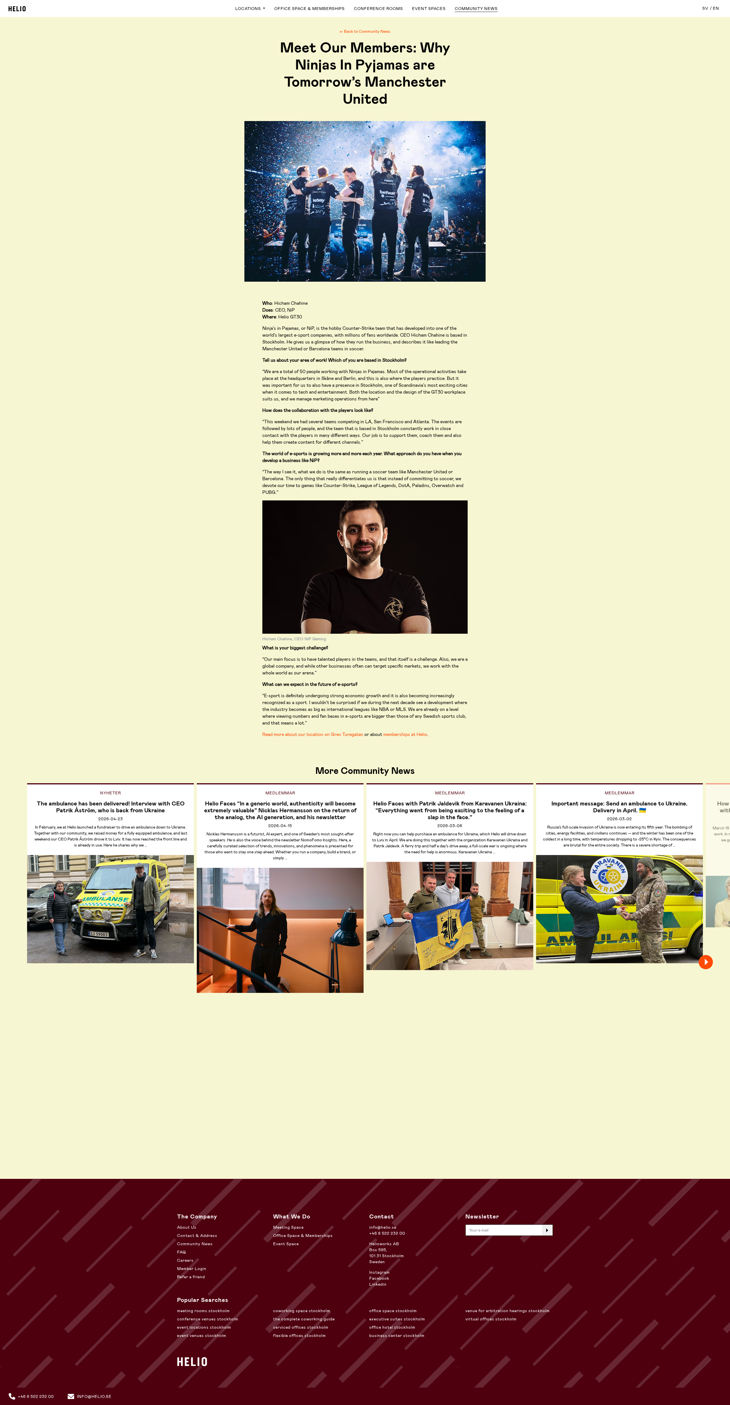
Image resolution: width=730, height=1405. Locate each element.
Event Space (286, 1243)
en (716, 8)
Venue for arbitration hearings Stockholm (507, 1310)
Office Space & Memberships (309, 8)
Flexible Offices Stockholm (299, 1335)
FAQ (181, 1252)
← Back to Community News (365, 31)
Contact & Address (197, 1235)
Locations (248, 8)
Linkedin (378, 1284)
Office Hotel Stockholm (392, 1327)
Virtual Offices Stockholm (491, 1319)
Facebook (379, 1278)
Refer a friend (191, 1276)
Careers (185, 1260)
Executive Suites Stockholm (397, 1319)
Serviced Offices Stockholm (300, 1327)
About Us (186, 1227)
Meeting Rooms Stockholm (203, 1310)
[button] (715, 962)
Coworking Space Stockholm (301, 1310)
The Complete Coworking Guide (304, 1319)
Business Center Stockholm (397, 1335)
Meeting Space (288, 1227)
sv (705, 8)
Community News (476, 8)
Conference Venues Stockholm (207, 1319)
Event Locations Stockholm (204, 1327)
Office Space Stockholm (393, 1310)
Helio (17, 8)
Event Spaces (429, 8)
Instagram (379, 1272)
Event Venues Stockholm (201, 1335)
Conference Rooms (378, 8)
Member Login (191, 1268)
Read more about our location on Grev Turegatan (312, 734)
